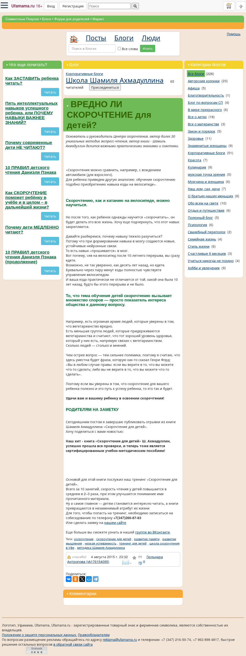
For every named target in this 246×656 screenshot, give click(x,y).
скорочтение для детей (113, 539)
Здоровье (195, 138)
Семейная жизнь (202, 239)
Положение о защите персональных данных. (39, 634)
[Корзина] (229, 5)
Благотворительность (206, 95)
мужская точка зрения (206, 174)
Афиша (194, 88)
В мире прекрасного (205, 109)
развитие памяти (147, 539)
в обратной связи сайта (73, 644)
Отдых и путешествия (206, 210)
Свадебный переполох (206, 231)
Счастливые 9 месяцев (207, 253)
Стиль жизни (198, 246)
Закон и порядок (201, 131)
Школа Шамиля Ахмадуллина (115, 80)
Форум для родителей (71, 19)
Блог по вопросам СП (205, 102)
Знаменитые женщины (207, 145)
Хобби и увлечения (204, 267)
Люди (151, 37)
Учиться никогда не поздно (211, 260)
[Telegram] (95, 579)
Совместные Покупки (22, 19)
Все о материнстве (203, 124)
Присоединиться (105, 87)
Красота (194, 160)
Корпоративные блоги (84, 73)
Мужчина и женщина (206, 181)
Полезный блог (200, 217)
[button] (4, 5)
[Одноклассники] (75, 579)
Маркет (98, 19)
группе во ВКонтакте (152, 532)
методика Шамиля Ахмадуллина (101, 547)
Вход (51, 6)
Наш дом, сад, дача (204, 188)
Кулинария (197, 167)
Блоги (46, 19)
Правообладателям (94, 634)
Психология (197, 224)
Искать (148, 48)
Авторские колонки (204, 80)
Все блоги (196, 73)
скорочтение (83, 539)
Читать (50, 92)
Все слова (129, 48)
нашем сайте (115, 522)
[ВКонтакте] (69, 579)
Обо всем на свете (203, 203)
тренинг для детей (133, 543)
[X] (82, 579)
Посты (96, 37)
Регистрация (73, 6)
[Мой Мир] (89, 579)
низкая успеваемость (100, 543)
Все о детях (197, 116)
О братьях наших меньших (210, 195)
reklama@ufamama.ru (120, 639)
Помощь (233, 33)
